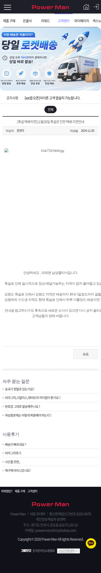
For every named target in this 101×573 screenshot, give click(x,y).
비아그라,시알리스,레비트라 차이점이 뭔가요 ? (32, 397)
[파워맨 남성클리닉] (50, 505)
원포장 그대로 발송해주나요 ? (22, 406)
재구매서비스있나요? (17, 470)
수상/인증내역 (66, 551)
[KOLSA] (27, 551)
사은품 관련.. (12, 462)
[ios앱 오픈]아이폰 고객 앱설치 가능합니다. (52, 97)
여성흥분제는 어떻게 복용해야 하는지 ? (28, 415)
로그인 (96, 7)
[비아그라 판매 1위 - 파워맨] (50, 6)
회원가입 (86, 7)
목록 (85, 354)
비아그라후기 (13, 453)
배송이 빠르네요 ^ (15, 444)
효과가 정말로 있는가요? (19, 389)
